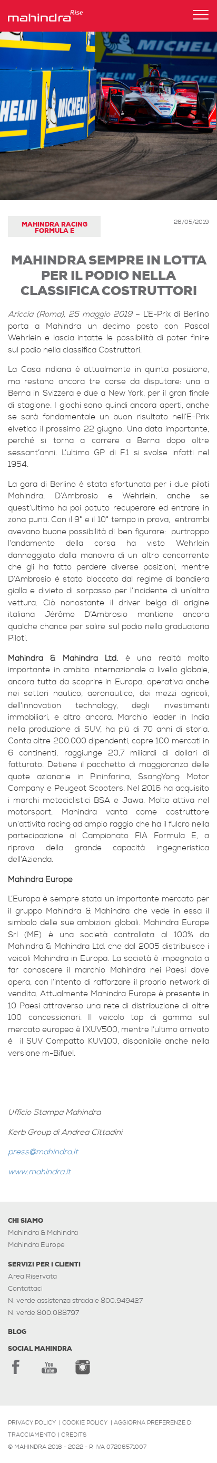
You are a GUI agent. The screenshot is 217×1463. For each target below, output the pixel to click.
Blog (17, 1332)
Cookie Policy (84, 1422)
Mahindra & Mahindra (43, 1232)
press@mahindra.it (43, 1152)
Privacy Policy (32, 1422)
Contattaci (25, 1288)
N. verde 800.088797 (43, 1312)
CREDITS (73, 1434)
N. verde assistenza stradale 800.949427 (75, 1300)
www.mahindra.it (39, 1172)
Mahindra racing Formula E (54, 227)
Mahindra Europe (36, 1244)
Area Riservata (32, 1276)
